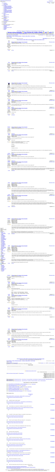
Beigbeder (9, 161)
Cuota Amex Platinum (30, 379)
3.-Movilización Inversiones (3, 228)
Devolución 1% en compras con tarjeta (14, 388)
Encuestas (3, 258)
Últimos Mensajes (21, 373)
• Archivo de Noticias (6, 19)
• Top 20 (5, 29)
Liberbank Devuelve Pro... (18, 379)
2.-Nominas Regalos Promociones (3, 227)
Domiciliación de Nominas (18, 397)
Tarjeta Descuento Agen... (18, 380)
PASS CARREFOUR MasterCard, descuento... (27, 403)
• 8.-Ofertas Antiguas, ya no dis (8, 11)
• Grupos (5, 23)
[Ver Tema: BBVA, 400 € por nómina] (11, 419)
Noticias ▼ (3, 18)
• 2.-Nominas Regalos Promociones (8, 7)
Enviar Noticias (4, 247)
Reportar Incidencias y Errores (3, 257)
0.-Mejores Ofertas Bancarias (3, 224)
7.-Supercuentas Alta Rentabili (3, 233)
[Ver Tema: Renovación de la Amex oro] (11, 411)
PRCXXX (8, 275)
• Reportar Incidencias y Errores (8, 27)
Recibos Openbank (43, 380)
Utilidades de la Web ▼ (5, 24)
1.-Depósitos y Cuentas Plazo (3, 225)
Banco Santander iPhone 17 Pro (21, 427)
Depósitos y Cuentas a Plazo (19, 432)
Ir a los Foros (3, 221)
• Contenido (5, 26)
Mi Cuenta (3, 249)
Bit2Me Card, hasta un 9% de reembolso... (25, 423)
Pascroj (9, 182)
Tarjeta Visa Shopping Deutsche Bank (14, 389)
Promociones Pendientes (34, 380)
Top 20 (3, 259)
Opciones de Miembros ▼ (5, 21)
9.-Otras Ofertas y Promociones (3, 236)
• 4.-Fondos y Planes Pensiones (8, 8)
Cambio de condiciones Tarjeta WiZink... (25, 435)
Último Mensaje (24, 385)
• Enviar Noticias (6, 4)
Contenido (3, 255)
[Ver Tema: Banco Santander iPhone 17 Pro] (12, 427)
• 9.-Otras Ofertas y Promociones (8, 12)
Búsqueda (3, 243)
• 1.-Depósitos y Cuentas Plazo (7, 6)
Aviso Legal (42, 446)
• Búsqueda (5, 17)
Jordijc (9, 100)
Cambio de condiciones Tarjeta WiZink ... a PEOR (16, 386)
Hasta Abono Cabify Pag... (49, 379)
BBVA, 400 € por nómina (19, 419)
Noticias (3, 245)
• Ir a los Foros (5, 3)
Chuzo (9, 62)
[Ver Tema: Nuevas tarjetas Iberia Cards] (11, 407)
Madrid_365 (9, 154)
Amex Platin (29, 380)
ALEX (9, 339)
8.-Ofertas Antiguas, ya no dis (3, 235)
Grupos (3, 251)
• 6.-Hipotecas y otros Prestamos (8, 10)
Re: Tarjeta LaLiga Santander (22, 62)
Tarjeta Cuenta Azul (24, 380)
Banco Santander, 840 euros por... (22, 415)
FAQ (2, 238)
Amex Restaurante (35, 379)
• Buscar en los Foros (6, 14)
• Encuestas (5, 28)
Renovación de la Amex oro (19, 411)
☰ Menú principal (2, 1)
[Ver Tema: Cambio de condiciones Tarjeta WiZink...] (13, 435)
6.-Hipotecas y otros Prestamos (3, 232)
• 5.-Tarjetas (5, 9)
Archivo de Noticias (3, 246)
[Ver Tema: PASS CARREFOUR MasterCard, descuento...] (14, 403)
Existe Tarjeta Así (24, 379)
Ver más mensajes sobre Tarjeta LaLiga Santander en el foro (36, 39)
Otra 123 (39, 380)
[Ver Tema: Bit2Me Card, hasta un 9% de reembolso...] (13, 423)
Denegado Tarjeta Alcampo (41, 379)
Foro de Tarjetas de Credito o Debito (22, 33)
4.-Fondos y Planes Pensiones (3, 230)
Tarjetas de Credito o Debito (19, 424)
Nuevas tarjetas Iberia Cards (13, 385)
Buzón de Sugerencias (2, 254)
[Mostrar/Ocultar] (5, 216)
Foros (5, 13)
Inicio (3, 2)
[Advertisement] (29, 56)
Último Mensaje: (45, 38)
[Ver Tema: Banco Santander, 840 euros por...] (12, 415)
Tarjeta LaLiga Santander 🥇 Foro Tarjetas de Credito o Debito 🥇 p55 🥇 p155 (30, 32)
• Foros (4, 15)
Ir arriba (9, 50)
